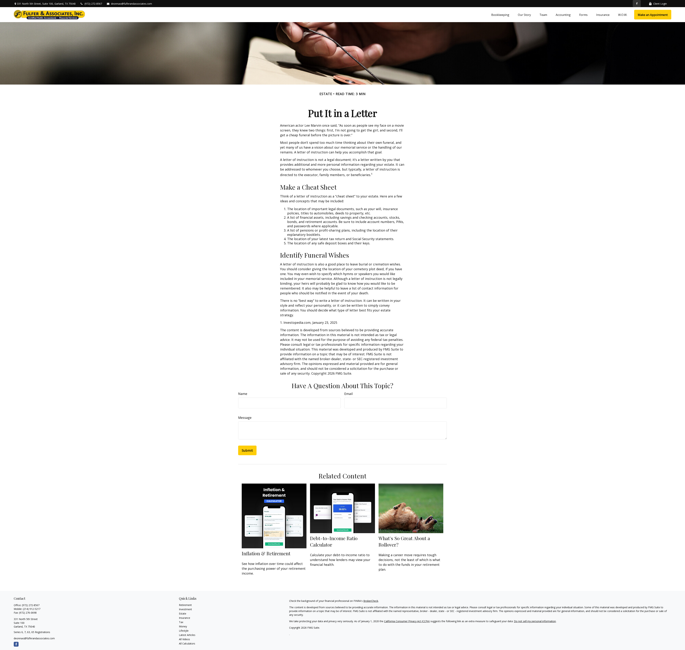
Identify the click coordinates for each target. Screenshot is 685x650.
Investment (185, 609)
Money (183, 626)
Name (242, 394)
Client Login (660, 3)
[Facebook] (637, 3)
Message (245, 417)
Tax (181, 622)
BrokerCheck (370, 601)
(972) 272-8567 (93, 3)
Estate (182, 613)
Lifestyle (184, 630)
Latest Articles (187, 635)
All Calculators (187, 643)
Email (348, 394)
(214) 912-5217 (31, 609)
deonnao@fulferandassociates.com (131, 3)
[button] (500, 14)
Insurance (184, 617)
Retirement (185, 605)
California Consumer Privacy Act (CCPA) (407, 621)
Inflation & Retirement (266, 553)
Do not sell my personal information (535, 621)
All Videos (184, 639)
